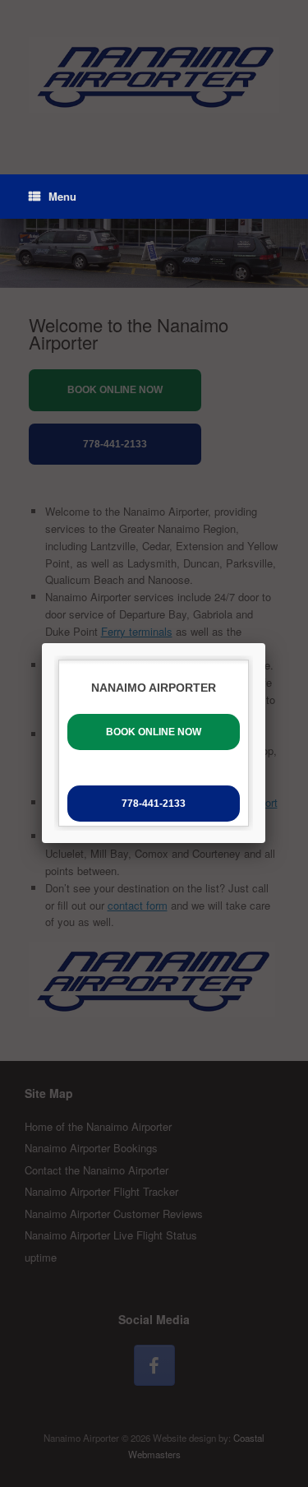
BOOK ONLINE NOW (153, 732)
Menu (62, 196)
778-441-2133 (154, 803)
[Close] (265, 643)
